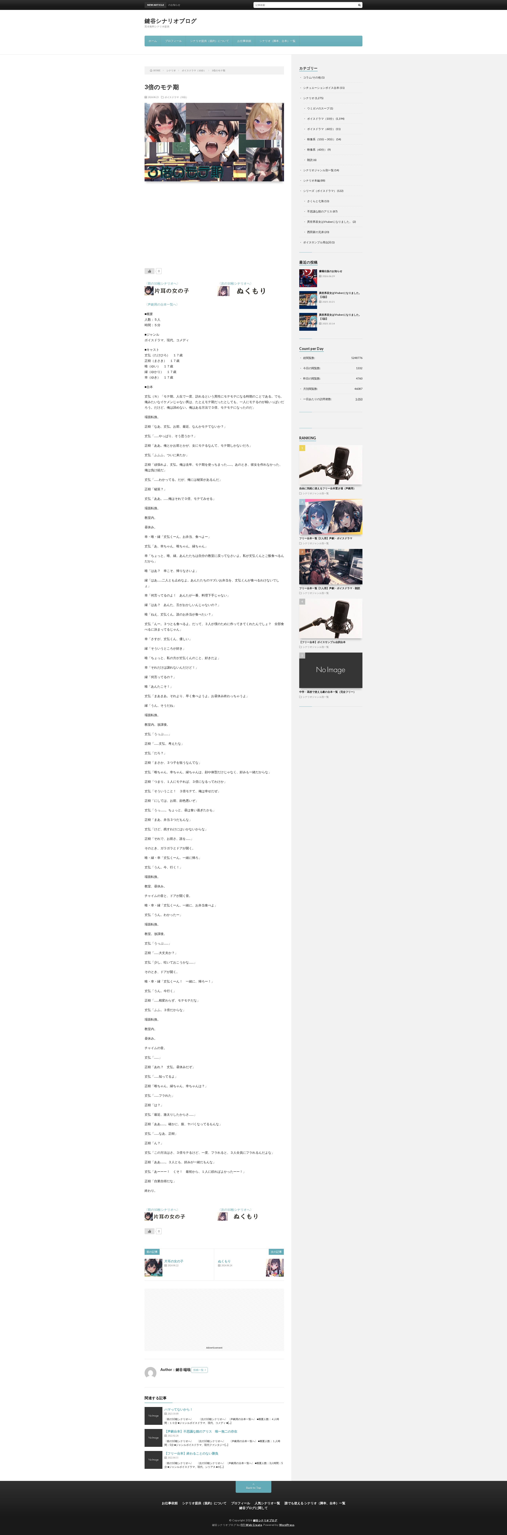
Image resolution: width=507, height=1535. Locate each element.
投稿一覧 (198, 1370)
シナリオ (308, 98)
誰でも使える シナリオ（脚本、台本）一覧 (315, 1503)
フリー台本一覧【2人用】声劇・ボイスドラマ (325, 538)
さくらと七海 (315, 201)
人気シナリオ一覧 (267, 1503)
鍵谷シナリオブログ (171, 20)
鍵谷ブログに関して (253, 1508)
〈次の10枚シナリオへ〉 (235, 283)
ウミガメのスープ (318, 108)
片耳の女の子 (173, 1261)
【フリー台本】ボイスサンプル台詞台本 (322, 642)
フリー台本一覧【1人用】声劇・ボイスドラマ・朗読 (329, 588)
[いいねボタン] (149, 271)
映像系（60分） (317, 149)
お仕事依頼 (244, 41)
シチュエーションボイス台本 (321, 87)
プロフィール (173, 41)
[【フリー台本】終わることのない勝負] (153, 1460)
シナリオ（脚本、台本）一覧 (277, 41)
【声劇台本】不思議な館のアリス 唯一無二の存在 (200, 1431)
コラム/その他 (312, 77)
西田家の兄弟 (315, 232)
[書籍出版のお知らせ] (308, 278)
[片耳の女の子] (153, 1268)
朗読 (310, 160)
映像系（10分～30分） (321, 139)
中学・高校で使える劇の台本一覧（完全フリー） (327, 691)
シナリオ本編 (311, 180)
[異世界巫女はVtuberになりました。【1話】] (308, 322)
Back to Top (253, 1487)
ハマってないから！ (178, 1409)
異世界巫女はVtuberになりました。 (329, 221)
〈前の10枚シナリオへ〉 (162, 283)
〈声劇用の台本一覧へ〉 (162, 304)
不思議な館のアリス (319, 211)
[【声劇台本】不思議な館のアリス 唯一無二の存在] (153, 1438)
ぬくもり (224, 1261)
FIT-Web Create (251, 1524)
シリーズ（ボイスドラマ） (319, 190)
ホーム (153, 41)
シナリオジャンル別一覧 (318, 170)
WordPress (286, 1524)
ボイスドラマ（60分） (321, 129)
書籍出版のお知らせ (259, 4)
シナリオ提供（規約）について (209, 41)
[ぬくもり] (275, 1268)
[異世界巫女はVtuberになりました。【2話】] (308, 300)
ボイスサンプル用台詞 (317, 242)
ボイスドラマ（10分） (176, 97)
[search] (359, 5)
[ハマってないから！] (153, 1416)
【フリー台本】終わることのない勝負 (191, 1453)
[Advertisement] (214, 222)
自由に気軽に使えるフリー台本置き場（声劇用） (327, 488)
